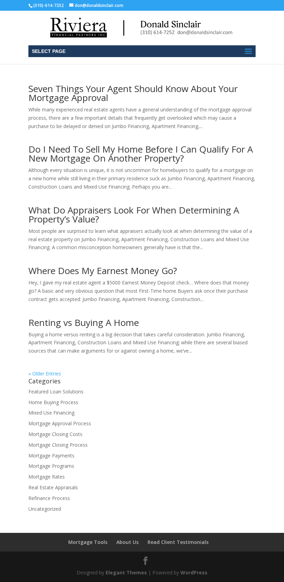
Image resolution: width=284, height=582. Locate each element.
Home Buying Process (53, 402)
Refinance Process (49, 498)
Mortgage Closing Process (58, 445)
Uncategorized (44, 509)
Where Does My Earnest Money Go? (102, 270)
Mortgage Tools (87, 542)
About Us (127, 542)
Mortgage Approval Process (59, 423)
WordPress (193, 572)
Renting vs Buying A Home (83, 322)
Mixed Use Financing (51, 412)
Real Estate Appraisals (53, 487)
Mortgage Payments (51, 455)
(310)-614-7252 (48, 5)
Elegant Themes (126, 572)
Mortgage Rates (46, 476)
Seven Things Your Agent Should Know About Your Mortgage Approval (133, 93)
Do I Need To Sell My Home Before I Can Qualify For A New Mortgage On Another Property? (140, 153)
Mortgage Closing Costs (55, 434)
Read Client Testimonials (178, 542)
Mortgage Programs (51, 466)
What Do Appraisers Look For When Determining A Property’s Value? (133, 214)
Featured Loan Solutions (55, 391)
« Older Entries (44, 373)
